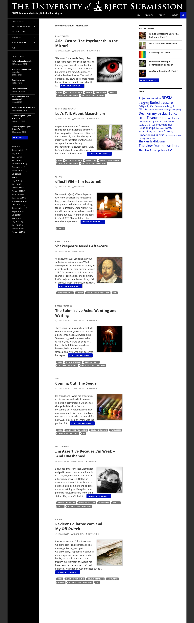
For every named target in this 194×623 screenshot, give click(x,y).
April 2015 (16, 184)
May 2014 (15, 222)
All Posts (149, 15)
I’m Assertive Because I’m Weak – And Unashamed (85, 454)
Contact (174, 15)
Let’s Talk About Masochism (80, 113)
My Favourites (147, 28)
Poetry (80, 293)
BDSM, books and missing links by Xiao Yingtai (37, 13)
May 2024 (15, 153)
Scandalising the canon (98, 293)
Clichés (143, 109)
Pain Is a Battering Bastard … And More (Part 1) (164, 35)
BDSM (60, 92)
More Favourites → (149, 80)
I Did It (58, 519)
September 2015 (18, 170)
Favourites (101, 92)
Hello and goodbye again (22, 61)
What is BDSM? (18, 21)
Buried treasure (65, 293)
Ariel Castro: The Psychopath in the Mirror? (86, 43)
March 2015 (16, 187)
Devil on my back (74, 92)
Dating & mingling (66, 503)
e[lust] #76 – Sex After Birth (23, 107)
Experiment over (18, 80)
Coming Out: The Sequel (76, 383)
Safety (113, 92)
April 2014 (16, 225)
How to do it (17, 37)
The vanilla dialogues (68, 96)
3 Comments (94, 320)
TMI (115, 293)
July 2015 (15, 174)
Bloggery (144, 102)
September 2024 (18, 150)
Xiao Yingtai (79, 51)
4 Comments (94, 119)
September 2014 (18, 208)
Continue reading (73, 85)
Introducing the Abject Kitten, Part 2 (21, 116)
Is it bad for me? (167, 121)
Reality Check (62, 36)
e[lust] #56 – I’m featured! (78, 181)
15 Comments (94, 51)
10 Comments (93, 534)
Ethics (89, 92)
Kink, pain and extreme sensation (21, 70)
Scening (168, 131)
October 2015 (17, 167)
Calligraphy (144, 106)
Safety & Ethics (63, 446)
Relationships (147, 128)
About (162, 15)
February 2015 (17, 191)
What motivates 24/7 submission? (20, 97)
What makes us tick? (65, 109)
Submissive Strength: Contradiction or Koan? (161, 63)
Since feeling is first (110, 160)
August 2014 (16, 211)
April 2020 (16, 160)
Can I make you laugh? (76, 430)
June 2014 (15, 218)
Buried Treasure (63, 241)
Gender (116, 503)
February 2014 (17, 232)
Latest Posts (18, 56)
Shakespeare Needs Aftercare (81, 246)
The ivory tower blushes (147, 138)
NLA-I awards (143, 125)
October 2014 (17, 204)
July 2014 (15, 215)
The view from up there (93, 96)
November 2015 (18, 164)
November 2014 (18, 201)
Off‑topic (152, 125)
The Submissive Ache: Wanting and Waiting (86, 313)
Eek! (166, 114)
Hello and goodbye (19, 88)
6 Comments (93, 461)
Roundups (160, 128)
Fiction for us (91, 362)
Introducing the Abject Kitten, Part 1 (21, 127)
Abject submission (150, 98)
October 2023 (17, 157)
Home (138, 15)
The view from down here (94, 164)
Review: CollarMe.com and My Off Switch (78, 526)
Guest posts (152, 121)
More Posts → (20, 137)
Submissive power (173, 135)
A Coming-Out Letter (159, 52)
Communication (155, 109)
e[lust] (58, 177)
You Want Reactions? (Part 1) (163, 71)
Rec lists (167, 124)
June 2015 (15, 177)
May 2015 (15, 181)
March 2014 (16, 228)
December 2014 (18, 198)
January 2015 (17, 194)
